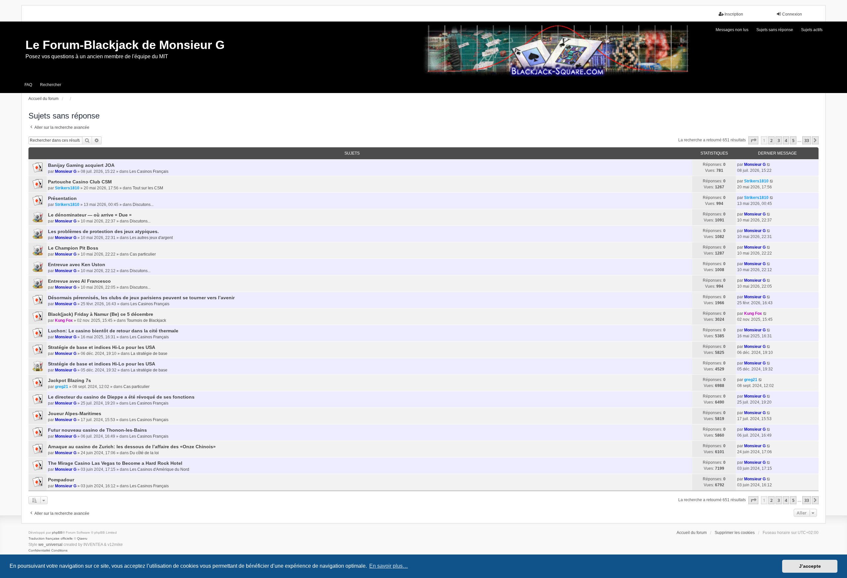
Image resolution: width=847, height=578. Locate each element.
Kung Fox (64, 320)
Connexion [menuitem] (792, 14)
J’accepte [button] (810, 566)
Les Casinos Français (148, 171)
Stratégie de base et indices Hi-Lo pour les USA (101, 347)
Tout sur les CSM (148, 188)
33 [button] (806, 140)
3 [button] (779, 140)
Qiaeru (82, 538)
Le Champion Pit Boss (73, 248)
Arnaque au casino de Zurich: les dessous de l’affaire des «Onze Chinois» (132, 446)
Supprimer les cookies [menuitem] (735, 532)
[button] (753, 140)
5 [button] (793, 140)
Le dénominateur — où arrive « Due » (90, 214)
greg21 (61, 386)
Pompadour (61, 479)
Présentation (62, 198)
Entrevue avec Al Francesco (79, 281)
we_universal (50, 544)
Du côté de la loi (144, 453)
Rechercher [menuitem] (50, 84)
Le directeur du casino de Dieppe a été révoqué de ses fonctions (121, 397)
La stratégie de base (149, 353)
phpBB (57, 532)
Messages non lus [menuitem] (732, 29)
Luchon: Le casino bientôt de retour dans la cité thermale (113, 330)
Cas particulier (143, 254)
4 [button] (786, 140)
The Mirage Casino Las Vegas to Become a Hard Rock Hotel (115, 463)
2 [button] (771, 140)
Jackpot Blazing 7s (69, 380)
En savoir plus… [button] (388, 566)
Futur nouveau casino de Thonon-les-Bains (97, 430)
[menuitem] (39, 551)
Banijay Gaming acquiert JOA (81, 165)
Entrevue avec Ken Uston (76, 264)
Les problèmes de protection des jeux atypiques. (103, 231)
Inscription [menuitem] (734, 14)
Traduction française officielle (50, 538)
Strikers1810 (67, 188)
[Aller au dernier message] (769, 165)
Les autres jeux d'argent (151, 237)
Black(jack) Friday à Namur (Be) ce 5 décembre (100, 314)
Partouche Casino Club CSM (80, 181)
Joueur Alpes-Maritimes (74, 413)
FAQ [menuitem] (28, 84)
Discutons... (143, 204)
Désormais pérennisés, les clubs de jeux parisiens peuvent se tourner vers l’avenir (141, 297)
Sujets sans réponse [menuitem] (774, 29)
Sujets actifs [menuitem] (812, 29)
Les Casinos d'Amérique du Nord (159, 469)
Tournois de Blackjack (146, 320)
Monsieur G (65, 171)
